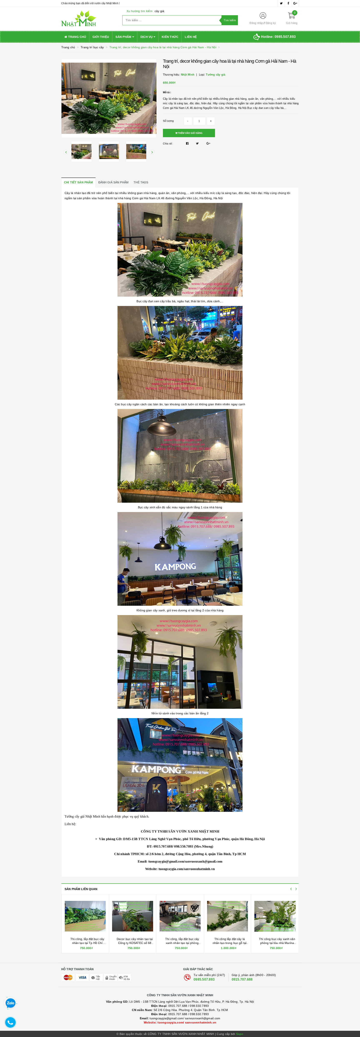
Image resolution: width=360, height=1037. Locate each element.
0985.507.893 (204, 979)
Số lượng (168, 120)
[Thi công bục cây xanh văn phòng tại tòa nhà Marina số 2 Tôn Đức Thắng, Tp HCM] (227, 916)
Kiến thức (170, 37)
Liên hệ (191, 37)
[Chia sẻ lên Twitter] (198, 143)
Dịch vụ (147, 37)
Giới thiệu (100, 37)
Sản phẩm (123, 37)
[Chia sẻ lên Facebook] (188, 143)
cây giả (159, 11)
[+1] (208, 143)
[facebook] (288, 3)
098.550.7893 (199, 1005)
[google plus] (295, 3)
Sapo (240, 1034)
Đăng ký (271, 23)
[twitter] (281, 3)
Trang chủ (76, 37)
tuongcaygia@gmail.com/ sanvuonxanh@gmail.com (180, 1018)
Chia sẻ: (168, 143)
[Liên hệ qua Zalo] (10, 1003)
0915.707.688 (242, 979)
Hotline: (278, 37)
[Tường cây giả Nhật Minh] (88, 19)
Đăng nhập (256, 23)
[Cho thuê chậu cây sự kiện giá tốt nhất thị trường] (275, 916)
